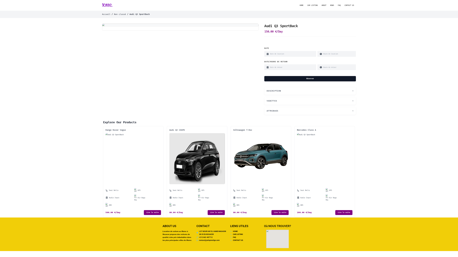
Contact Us (349, 5)
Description (274, 91)
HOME (301, 5)
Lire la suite (152, 212)
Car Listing (312, 5)
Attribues (272, 111)
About (324, 5)
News (332, 5)
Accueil (106, 14)
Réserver (310, 78)
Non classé (120, 14)
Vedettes (272, 101)
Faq (339, 5)
